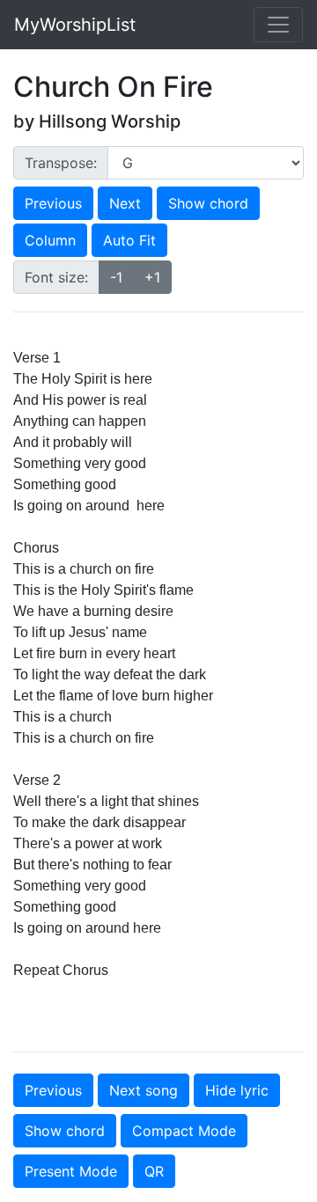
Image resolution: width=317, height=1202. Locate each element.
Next (125, 203)
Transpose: (61, 163)
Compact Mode (184, 1131)
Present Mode (71, 1171)
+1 (152, 277)
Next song (143, 1090)
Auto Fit (129, 240)
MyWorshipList (75, 24)
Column (50, 240)
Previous (53, 203)
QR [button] (154, 1171)
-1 (116, 277)
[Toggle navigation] (278, 24)
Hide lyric (237, 1090)
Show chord (208, 203)
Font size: (56, 277)
